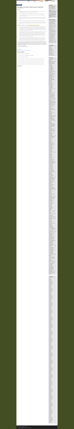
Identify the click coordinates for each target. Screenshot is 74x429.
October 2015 (50, 355)
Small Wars (50, 233)
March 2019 (50, 330)
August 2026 (50, 277)
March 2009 (50, 402)
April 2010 (50, 394)
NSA (49, 194)
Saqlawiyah (50, 226)
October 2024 (50, 290)
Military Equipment (51, 179)
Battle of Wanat (51, 79)
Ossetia (50, 199)
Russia (50, 224)
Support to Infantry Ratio (52, 240)
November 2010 (51, 390)
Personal (50, 203)
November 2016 (51, 347)
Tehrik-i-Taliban (51, 247)
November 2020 (51, 318)
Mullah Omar (50, 185)
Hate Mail (50, 133)
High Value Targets (51, 136)
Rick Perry (50, 219)
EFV (49, 106)
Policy (49, 208)
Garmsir (50, 122)
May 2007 (50, 415)
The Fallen (50, 251)
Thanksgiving (50, 249)
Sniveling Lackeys (51, 234)
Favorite (50, 113)
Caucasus (50, 87)
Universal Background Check (52, 261)
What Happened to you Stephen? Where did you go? (52, 30)
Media (49, 173)
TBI (49, 246)
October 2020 (50, 319)
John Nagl (50, 151)
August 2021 (50, 313)
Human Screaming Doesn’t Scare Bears (52, 39)
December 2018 (51, 332)
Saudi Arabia (50, 227)
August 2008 (50, 406)
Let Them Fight (50, 166)
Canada (50, 86)
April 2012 (50, 380)
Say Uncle (50, 51)
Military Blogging (51, 178)
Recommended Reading (52, 216)
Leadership (50, 164)
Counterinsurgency (51, 99)
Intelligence (50, 144)
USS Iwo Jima (50, 263)
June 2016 (50, 350)
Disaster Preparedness (51, 103)
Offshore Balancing (51, 197)
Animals (50, 68)
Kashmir (50, 156)
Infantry (50, 142)
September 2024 (51, 291)
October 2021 (50, 312)
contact (23, 426)
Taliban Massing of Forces (52, 245)
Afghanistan (19, 46)
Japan (49, 150)
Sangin (50, 225)
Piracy (49, 205)
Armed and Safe (51, 46)
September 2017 (51, 341)
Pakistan (25, 46)
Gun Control (50, 129)
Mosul (49, 182)
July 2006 (50, 421)
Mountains (50, 183)
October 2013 (50, 369)
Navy (49, 190)
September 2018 (51, 334)
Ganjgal (50, 121)
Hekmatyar (50, 134)
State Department (51, 238)
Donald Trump (50, 105)
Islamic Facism (50, 147)
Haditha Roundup (51, 131)
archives (53, 15)
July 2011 (50, 385)
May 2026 (50, 279)
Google (50, 128)
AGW (49, 64)
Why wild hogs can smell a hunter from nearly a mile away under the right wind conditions (52, 24)
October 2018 (50, 333)
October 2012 (50, 376)
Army (49, 72)
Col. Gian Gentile (51, 93)
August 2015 (50, 356)
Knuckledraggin (51, 49)
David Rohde (50, 100)
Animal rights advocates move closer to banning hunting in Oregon (52, 42)
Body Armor (50, 82)
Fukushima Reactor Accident (52, 120)
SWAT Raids (50, 242)
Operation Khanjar (51, 198)
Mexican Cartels (51, 175)
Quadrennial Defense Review (52, 213)
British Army (50, 85)
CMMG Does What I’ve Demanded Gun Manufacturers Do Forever (52, 38)
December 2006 (51, 418)
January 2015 (50, 360)
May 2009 (50, 401)
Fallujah (50, 111)
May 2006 (50, 422)
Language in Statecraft (51, 161)
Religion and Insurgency (52, 218)
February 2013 (50, 374)
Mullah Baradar (51, 184)
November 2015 (51, 354)
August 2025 (50, 284)
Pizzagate (50, 206)
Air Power (50, 65)
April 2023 (50, 301)
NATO (49, 189)
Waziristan (50, 270)
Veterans (50, 265)
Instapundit (50, 48)
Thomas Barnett (51, 253)
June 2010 (50, 393)
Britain (49, 84)
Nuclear (50, 195)
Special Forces (50, 237)
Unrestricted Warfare (51, 262)
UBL (49, 259)
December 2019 (51, 325)
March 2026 (50, 280)
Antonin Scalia (50, 70)
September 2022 (51, 305)
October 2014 (50, 362)
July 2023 (50, 299)
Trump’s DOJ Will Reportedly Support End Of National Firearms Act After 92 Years (52, 21)
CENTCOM (50, 88)
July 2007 (50, 414)
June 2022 (50, 307)
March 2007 (50, 416)
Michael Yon (50, 176)
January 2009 (50, 403)
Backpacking (50, 75)
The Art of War (50, 250)
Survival (50, 241)
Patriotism (50, 201)
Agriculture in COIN (51, 63)
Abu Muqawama (51, 59)
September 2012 (51, 377)
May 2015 (50, 358)
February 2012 (50, 381)
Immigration (50, 141)
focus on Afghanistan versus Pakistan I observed (33, 25)
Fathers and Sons (51, 112)
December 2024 (51, 289)
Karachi (50, 155)
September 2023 (51, 298)
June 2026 (50, 278)
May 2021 (50, 315)
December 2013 (51, 368)
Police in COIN (50, 207)
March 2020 (50, 323)
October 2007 (50, 412)
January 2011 (50, 389)
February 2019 (50, 331)
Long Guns (50, 169)
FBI (49, 114)
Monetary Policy (51, 181)
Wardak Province (51, 269)
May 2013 (50, 372)
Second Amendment (51, 228)
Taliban (27, 46)
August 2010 (50, 392)
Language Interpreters (51, 162)
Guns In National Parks (51, 130)
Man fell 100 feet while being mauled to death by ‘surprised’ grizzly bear (52, 36)
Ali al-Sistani (50, 66)
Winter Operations (51, 272)
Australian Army (51, 74)
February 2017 (50, 345)
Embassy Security (51, 108)
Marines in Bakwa (51, 171)
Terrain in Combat (51, 248)
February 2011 (50, 388)
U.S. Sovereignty (51, 258)
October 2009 (50, 398)
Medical (50, 174)
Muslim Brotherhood (51, 187)
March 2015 (50, 359)
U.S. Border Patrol (51, 257)
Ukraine (50, 260)
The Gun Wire (50, 53)
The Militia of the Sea (51, 22)
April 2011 (50, 387)
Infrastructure (50, 143)
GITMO (50, 127)
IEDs (49, 140)
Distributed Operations (51, 104)
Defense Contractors (51, 101)
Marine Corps (50, 170)
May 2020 (50, 322)
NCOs (49, 191)
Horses (50, 138)
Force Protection (51, 118)
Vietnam (50, 266)
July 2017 (50, 342)
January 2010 (50, 396)
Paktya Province (51, 200)
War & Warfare (50, 267)
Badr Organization (51, 76)
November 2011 (51, 383)
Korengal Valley (51, 159)
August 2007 (50, 413)
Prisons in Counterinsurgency (52, 210)
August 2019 (50, 327)
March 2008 (50, 409)
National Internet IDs (51, 188)
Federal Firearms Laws (51, 115)
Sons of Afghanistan (51, 236)
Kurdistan (50, 160)
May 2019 (50, 329)
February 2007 (50, 417)
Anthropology (50, 69)
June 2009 (50, 400)
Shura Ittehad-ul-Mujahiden (52, 231)
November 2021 (51, 311)
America (50, 67)
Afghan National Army (51, 61)
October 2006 (50, 419)
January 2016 (50, 353)
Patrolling (50, 202)
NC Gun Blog (50, 50)
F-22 (49, 110)
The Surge (50, 252)
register (26, 426)
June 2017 (50, 343)
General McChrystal (51, 124)
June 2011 (50, 386)
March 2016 (50, 352)
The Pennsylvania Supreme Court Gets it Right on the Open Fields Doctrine (52, 34)
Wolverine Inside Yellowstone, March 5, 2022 (52, 40)
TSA (49, 255)
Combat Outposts (51, 94)
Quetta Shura (50, 215)
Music (49, 186)
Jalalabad (50, 149)
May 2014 (50, 365)
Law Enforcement (51, 163)
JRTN (49, 152)
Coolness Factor (51, 96)
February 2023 (50, 302)
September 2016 (51, 348)
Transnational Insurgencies (52, 254)
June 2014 (50, 364)
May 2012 (50, 379)
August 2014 (50, 363)
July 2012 (50, 378)
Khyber (50, 157)
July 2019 (50, 328)
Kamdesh (50, 154)
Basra (49, 77)
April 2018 (50, 337)
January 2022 (50, 310)
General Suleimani (51, 126)
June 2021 (50, 314)
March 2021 (50, 316)
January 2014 (50, 367)
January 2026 (50, 281)
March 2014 (50, 366)
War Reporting (50, 268)
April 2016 (50, 351)
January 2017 (50, 346)
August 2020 (50, 320)
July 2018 (50, 335)
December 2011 (51, 382)
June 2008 (50, 407)
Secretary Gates (51, 230)
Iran (49, 145)
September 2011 (51, 384)
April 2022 (50, 308)
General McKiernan (51, 125)
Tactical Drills (50, 243)
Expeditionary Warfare (51, 109)
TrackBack (28, 50)
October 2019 (50, 326)
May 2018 (50, 336)
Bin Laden (50, 80)
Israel (49, 148)
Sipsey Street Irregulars (51, 52)
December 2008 (51, 404)
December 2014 (51, 361)
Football (50, 117)
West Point (50, 271)
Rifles (49, 220)
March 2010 (50, 395)
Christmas (50, 91)
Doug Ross (50, 47)
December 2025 (51, 282)
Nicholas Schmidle (51, 193)
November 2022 (51, 304)
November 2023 (51, 297)
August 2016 (50, 349)
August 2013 (50, 370)
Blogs (49, 81)
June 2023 (50, 300)
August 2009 (50, 399)
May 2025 (50, 286)
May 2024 (50, 293)
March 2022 (50, 309)
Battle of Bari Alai (51, 78)
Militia (49, 180)
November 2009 (51, 397)
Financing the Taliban (51, 116)
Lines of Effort (50, 167)
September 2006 (51, 420)
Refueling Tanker (51, 217)
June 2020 (50, 321)
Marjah (50, 172)
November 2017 (51, 340)
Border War (50, 83)
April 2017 (50, 344)
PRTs (49, 212)
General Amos (50, 123)
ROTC (49, 222)
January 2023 (50, 303)
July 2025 (50, 285)
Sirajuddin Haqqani (51, 232)
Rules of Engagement (51, 223)
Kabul (49, 153)
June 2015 (50, 357)
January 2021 (50, 317)
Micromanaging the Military (52, 177)
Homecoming (50, 137)
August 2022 (50, 306)
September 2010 (51, 391)
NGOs (49, 192)
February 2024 (50, 295)
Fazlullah (22, 46)
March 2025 (50, 287)
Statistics (50, 239)
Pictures (50, 204)
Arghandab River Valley (52, 71)
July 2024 (50, 292)
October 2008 (50, 405)
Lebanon (50, 165)
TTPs (49, 256)
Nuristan (50, 196)
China (49, 90)
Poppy (49, 209)
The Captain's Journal (51, 8)
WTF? (49, 273)
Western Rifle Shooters (51, 55)
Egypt (49, 107)
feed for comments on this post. (21, 50)
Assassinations (51, 73)
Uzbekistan (50, 264)
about (18, 426)
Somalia (50, 235)
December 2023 (51, 296)
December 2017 (51, 339)
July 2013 (50, 371)
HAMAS (50, 132)
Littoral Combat (51, 168)
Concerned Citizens (51, 95)
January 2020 (50, 324)
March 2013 (50, 373)
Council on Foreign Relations (52, 98)
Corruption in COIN (51, 97)
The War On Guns (51, 54)
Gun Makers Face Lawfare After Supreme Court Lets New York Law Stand (52, 26)
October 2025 (50, 283)
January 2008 (50, 410)
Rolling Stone (50, 221)
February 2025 (50, 288)
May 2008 (50, 408)
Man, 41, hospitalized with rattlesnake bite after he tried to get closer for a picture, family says (52, 32)
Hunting (50, 139)
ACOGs (50, 60)
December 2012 (51, 375)
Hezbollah (50, 135)
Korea (49, 158)
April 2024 (50, 294)
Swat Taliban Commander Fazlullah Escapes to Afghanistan (30, 7)
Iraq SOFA (50, 146)
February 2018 (50, 338)
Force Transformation (51, 119)
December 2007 (51, 411)
